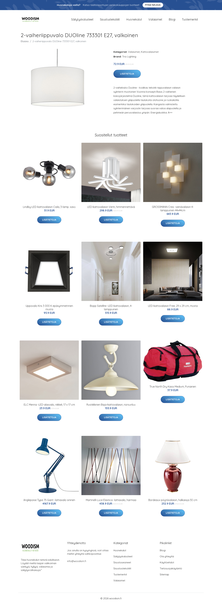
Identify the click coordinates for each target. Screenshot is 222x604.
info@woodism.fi (76, 561)
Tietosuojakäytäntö (171, 568)
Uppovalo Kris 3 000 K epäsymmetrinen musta (49, 307)
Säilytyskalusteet (82, 19)
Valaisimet (155, 19)
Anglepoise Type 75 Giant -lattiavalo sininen (49, 500)
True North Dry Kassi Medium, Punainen (173, 386)
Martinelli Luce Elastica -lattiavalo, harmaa (111, 500)
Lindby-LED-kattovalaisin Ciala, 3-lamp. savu (49, 206)
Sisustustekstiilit (110, 19)
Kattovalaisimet (150, 51)
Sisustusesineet (122, 562)
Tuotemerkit (190, 19)
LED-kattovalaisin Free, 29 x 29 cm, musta (173, 305)
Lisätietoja (127, 73)
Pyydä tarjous (153, 5)
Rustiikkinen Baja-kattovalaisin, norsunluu (111, 404)
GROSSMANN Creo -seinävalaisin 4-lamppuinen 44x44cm (173, 208)
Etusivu (25, 41)
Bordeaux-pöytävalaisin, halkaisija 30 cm (172, 500)
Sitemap (164, 574)
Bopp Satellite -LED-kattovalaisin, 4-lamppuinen (111, 307)
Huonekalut (134, 19)
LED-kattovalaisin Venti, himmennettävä (111, 206)
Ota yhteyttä (167, 556)
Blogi (172, 19)
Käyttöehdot (167, 562)
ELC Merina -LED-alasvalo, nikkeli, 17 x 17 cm (49, 404)
